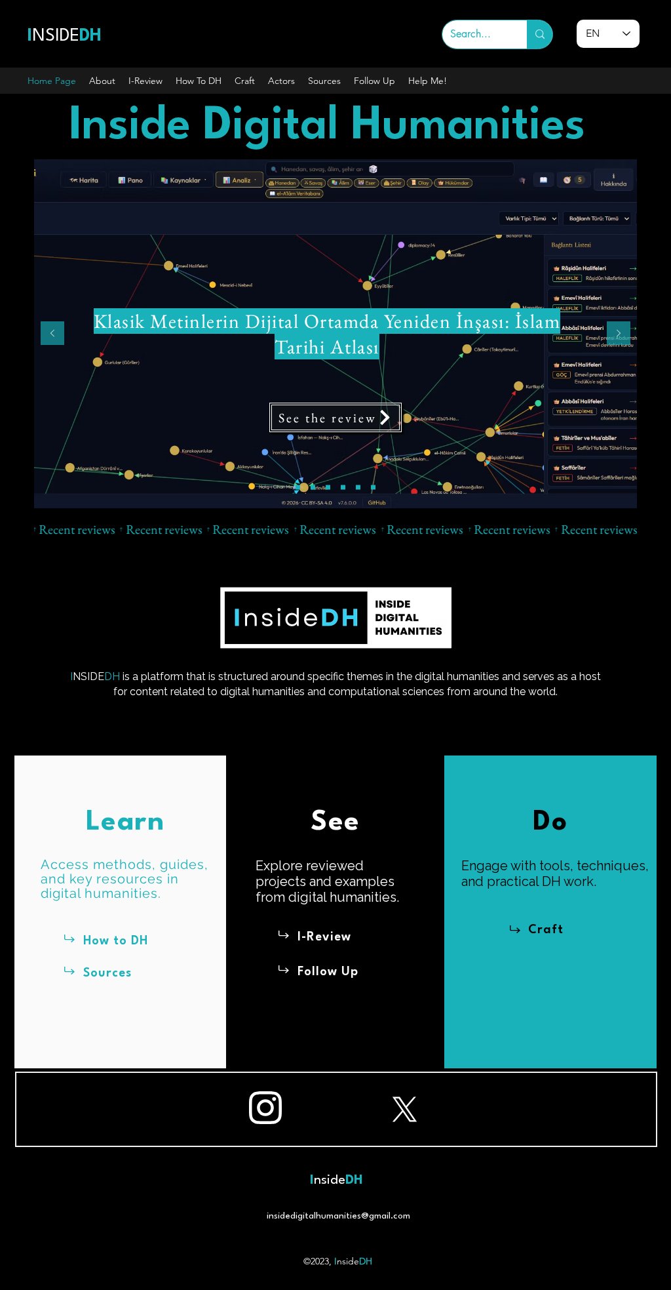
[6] (373, 487)
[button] (102, 81)
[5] (358, 487)
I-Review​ (324, 937)
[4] (343, 487)
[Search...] (539, 34)
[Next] (618, 334)
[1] (298, 487)
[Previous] (52, 334)
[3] (328, 487)
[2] (313, 487)
